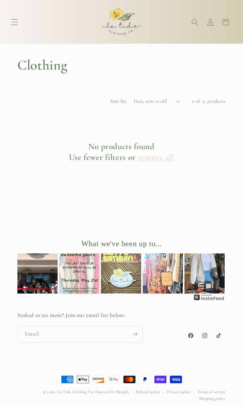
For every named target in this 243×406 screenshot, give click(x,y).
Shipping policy (212, 398)
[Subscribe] (134, 334)
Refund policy (148, 392)
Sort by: (118, 101)
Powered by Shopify (112, 392)
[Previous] (27, 273)
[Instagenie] (209, 299)
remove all (156, 157)
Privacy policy (179, 392)
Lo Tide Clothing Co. (75, 392)
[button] (14, 22)
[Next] (216, 273)
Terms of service (212, 392)
